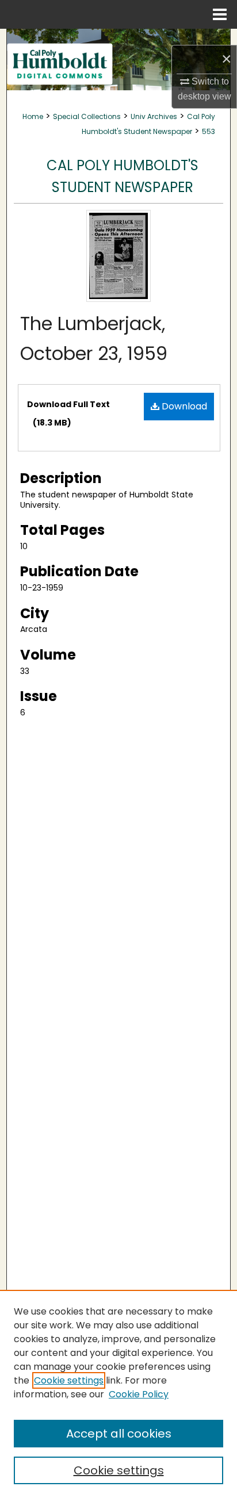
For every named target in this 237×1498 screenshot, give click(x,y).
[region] (118, 1394)
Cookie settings (69, 1380)
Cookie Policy (139, 1394)
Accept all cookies (118, 1434)
